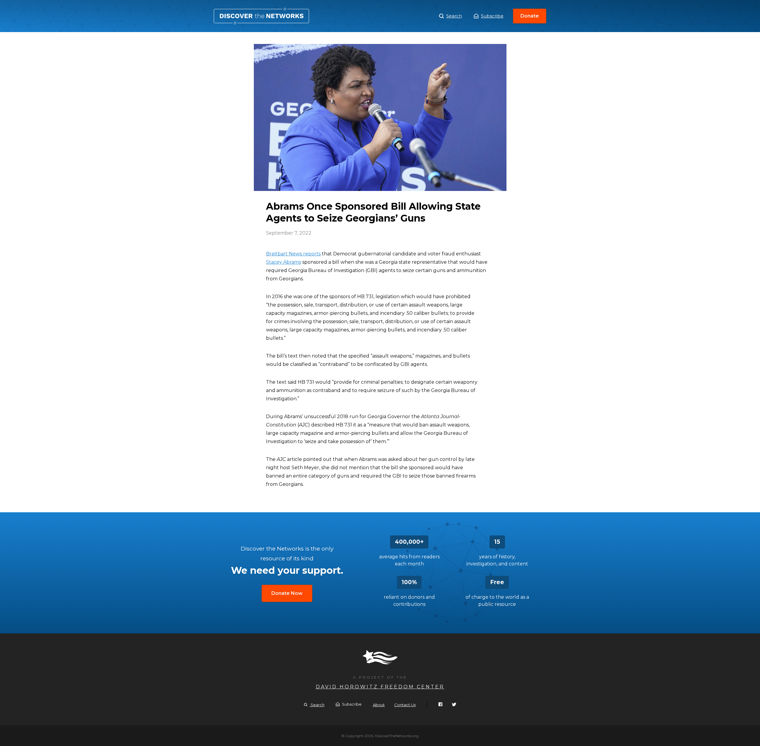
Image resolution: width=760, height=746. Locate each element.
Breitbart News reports (293, 254)
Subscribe (492, 16)
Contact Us (405, 704)
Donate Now (287, 593)
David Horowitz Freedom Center (380, 687)
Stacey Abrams (283, 262)
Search (454, 16)
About (379, 704)
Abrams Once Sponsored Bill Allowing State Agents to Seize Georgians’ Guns (261, 16)
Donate (529, 16)
